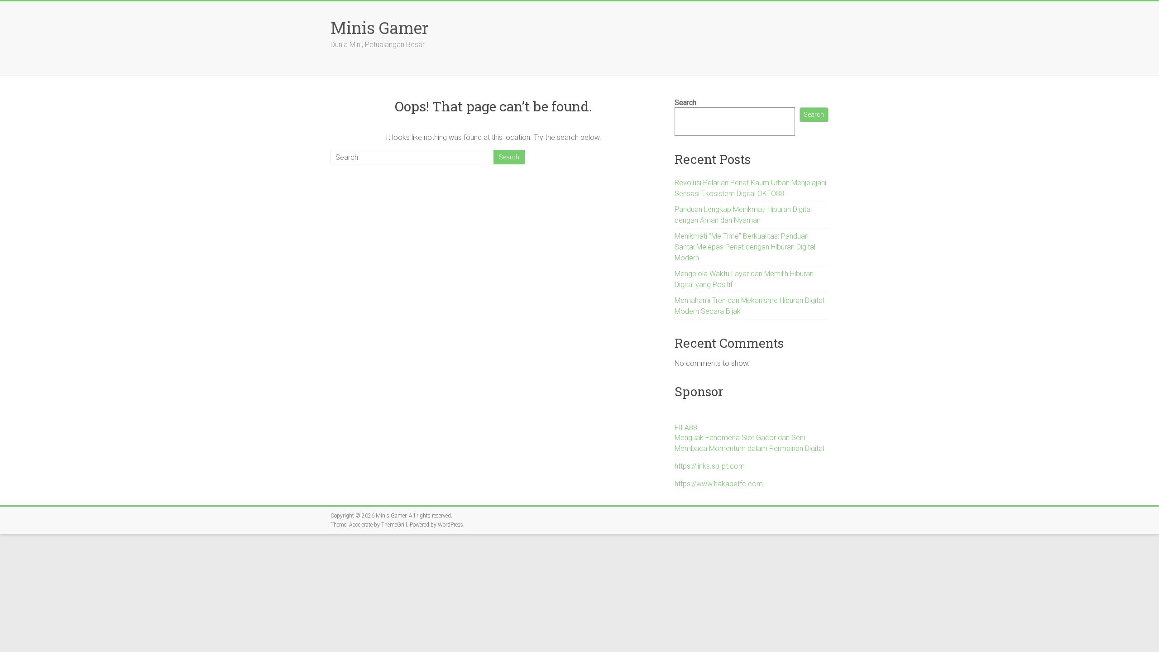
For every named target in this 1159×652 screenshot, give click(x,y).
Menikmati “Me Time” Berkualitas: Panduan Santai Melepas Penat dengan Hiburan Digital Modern (745, 247)
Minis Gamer (379, 27)
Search (685, 102)
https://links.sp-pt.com (710, 466)
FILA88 (686, 427)
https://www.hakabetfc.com (719, 483)
